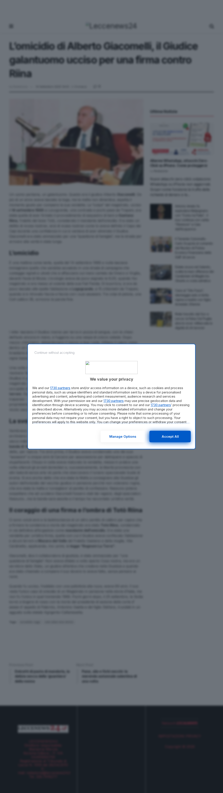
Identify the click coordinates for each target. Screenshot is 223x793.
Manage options (122, 436)
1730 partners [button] (60, 388)
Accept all (170, 436)
